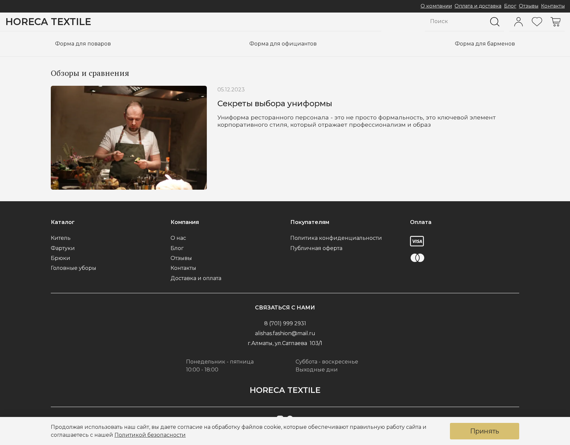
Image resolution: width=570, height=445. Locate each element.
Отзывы (528, 6)
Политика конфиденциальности (336, 238)
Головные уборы (73, 268)
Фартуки (63, 248)
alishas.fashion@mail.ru (285, 333)
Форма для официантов (283, 44)
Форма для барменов (485, 44)
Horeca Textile (48, 21)
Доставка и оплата (196, 278)
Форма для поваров (83, 44)
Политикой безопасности (150, 435)
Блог (510, 6)
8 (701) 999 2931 (285, 323)
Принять (484, 431)
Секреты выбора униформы (274, 103)
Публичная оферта (316, 248)
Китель (61, 238)
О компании (436, 6)
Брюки (60, 258)
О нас (178, 238)
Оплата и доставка (478, 6)
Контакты (553, 6)
